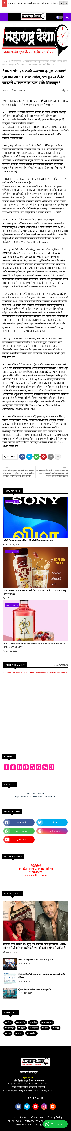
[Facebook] (22, 457)
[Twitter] (29, 457)
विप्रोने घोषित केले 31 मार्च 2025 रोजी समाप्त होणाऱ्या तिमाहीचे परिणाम (41, 976)
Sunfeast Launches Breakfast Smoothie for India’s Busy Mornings (35, 592)
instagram (54, 831)
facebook (21, 822)
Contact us (37, 1117)
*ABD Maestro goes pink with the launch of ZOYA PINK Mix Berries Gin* (35, 645)
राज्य (46, 1027)
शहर (9, 1033)
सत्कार (20, 1033)
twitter (54, 822)
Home (5, 61)
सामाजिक (32, 1033)
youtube (21, 839)
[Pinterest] (43, 457)
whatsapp (21, 831)
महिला (23, 1027)
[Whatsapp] (36, 457)
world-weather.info (35, 793)
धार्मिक (34, 1022)
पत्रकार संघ (48, 1022)
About (23, 1117)
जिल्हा (10, 1022)
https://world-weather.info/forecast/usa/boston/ (35, 796)
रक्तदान (35, 1027)
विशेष (57, 1027)
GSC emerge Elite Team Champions (36, 959)
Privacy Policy (55, 1117)
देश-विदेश (21, 1022)
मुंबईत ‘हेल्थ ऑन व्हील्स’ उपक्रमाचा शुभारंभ (34, 989)
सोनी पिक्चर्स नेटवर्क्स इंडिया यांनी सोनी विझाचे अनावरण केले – (29, 540)
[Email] (51, 457)
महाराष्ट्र (11, 1027)
